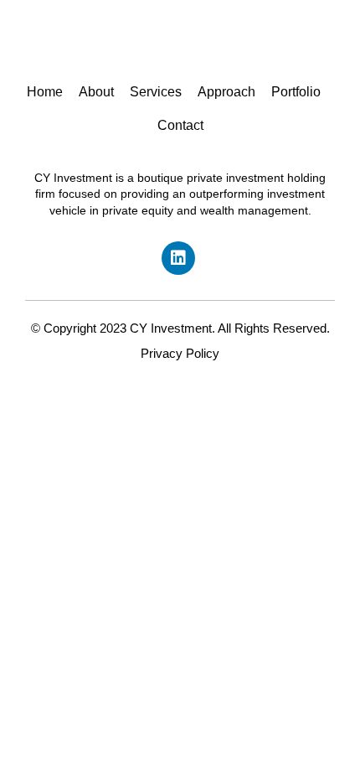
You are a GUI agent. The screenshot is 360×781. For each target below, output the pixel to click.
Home (45, 92)
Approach (226, 92)
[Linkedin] (178, 258)
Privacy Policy (180, 353)
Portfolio (296, 92)
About (96, 92)
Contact (180, 125)
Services (156, 92)
